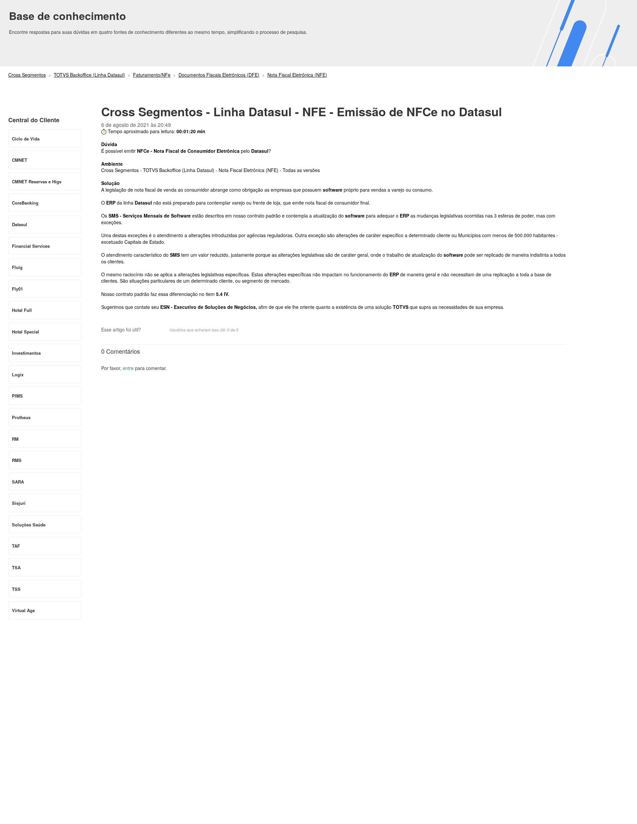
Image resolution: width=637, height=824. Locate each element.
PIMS (17, 396)
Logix (18, 374)
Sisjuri (19, 503)
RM (15, 439)
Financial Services (31, 246)
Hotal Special (25, 331)
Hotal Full (22, 310)
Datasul (19, 224)
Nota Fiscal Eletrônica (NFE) (297, 74)
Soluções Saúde (28, 524)
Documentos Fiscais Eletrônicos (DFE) (218, 74)
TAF (16, 546)
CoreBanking (25, 203)
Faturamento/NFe (152, 74)
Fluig (17, 267)
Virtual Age (23, 610)
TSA (16, 567)
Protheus (21, 417)
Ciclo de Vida (25, 139)
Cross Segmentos (27, 74)
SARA (18, 482)
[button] (149, 330)
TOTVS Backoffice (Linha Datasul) (89, 74)
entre (128, 368)
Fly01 (17, 289)
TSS (16, 589)
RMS (17, 460)
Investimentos (26, 353)
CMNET (19, 160)
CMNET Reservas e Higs (36, 181)
